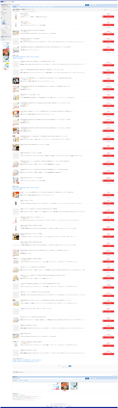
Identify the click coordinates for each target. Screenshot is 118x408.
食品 (3, 14)
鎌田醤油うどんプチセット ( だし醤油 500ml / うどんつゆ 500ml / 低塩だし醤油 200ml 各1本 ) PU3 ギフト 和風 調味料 (39, 208)
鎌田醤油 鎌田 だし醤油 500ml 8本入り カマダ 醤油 (28, 350)
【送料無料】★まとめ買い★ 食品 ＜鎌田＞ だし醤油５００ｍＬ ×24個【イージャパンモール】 (36, 308)
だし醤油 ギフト (32, 6)
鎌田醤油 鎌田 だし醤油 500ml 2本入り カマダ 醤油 (28, 325)
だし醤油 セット (41, 6)
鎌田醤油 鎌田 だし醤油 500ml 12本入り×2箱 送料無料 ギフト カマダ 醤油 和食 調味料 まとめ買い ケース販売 (37, 61)
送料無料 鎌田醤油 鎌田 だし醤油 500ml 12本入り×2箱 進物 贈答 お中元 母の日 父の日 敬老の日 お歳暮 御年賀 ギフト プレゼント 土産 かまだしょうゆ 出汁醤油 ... (46, 119)
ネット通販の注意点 (18, 399)
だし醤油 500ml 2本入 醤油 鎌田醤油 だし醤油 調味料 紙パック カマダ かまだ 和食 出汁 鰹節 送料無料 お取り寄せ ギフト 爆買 (40, 283)
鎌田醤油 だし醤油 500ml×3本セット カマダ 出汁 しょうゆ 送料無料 (31, 152)
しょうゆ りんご (36, 361)
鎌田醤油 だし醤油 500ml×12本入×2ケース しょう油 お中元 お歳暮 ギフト (32, 177)
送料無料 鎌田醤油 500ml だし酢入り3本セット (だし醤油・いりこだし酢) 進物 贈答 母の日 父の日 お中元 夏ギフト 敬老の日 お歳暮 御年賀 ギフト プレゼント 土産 (46, 300)
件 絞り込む (6, 27)
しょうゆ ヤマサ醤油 (23, 361)
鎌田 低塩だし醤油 (26, 6)
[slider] (1, 24)
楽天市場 (3, 31)
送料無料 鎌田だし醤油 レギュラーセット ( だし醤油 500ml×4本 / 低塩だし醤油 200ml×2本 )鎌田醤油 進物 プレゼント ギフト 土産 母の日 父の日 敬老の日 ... (45, 169)
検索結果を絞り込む (93, 378)
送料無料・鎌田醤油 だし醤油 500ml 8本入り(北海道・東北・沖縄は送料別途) (32, 30)
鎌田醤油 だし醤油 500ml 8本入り (26, 333)
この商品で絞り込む (108, 43)
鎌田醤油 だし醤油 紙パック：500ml (27, 200)
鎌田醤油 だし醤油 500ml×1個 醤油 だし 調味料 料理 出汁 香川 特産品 (31, 225)
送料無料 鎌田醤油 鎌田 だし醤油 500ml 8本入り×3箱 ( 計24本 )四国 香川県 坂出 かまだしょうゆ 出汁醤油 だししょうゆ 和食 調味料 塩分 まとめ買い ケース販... (45, 86)
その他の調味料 (4, 9)
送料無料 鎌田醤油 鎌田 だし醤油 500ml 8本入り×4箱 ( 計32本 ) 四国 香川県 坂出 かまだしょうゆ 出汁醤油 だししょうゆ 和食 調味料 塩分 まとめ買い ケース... (45, 250)
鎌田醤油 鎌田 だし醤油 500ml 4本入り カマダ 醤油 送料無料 (30, 38)
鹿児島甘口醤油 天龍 (30, 361)
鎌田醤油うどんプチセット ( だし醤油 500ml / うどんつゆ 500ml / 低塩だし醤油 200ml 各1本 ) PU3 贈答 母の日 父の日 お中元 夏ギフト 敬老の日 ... (43, 275)
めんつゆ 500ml (52, 6)
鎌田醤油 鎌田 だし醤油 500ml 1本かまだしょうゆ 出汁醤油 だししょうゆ (32, 217)
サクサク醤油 (14, 361)
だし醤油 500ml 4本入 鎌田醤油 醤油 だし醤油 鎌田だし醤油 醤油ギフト (32, 258)
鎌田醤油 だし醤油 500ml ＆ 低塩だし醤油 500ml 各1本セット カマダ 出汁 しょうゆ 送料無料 (35, 144)
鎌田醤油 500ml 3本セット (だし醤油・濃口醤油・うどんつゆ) (30, 94)
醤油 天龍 (18, 361)
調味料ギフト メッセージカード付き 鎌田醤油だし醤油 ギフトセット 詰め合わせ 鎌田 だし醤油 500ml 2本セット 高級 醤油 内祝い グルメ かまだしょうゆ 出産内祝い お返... (47, 192)
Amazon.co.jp (4, 32)
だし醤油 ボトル (47, 6)
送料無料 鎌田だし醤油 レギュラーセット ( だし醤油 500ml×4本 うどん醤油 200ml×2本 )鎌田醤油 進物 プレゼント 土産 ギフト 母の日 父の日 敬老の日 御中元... (45, 161)
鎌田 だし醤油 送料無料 (20, 6)
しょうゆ (2, 38)
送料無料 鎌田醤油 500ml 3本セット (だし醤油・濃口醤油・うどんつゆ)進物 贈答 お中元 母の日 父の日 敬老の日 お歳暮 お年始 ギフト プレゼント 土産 (44, 136)
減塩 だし (37, 6)
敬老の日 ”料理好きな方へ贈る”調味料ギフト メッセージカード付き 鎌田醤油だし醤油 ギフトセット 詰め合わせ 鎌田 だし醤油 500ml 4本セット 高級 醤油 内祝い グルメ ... (47, 111)
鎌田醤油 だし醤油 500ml (24, 13)
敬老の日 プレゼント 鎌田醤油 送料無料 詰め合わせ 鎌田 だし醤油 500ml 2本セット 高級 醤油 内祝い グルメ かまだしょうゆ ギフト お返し (42, 69)
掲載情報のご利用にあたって (16, 395)
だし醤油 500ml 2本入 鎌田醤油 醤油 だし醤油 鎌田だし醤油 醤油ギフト (32, 341)
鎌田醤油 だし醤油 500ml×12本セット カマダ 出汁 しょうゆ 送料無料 (31, 233)
